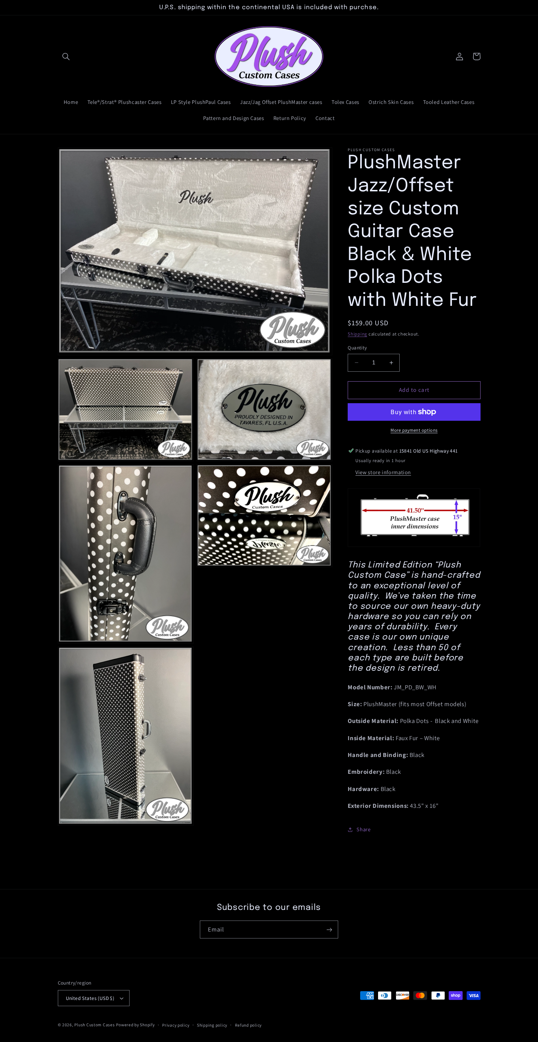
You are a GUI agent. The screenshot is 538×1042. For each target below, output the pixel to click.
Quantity (357, 347)
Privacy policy (175, 1025)
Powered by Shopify (135, 1024)
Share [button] (363, 829)
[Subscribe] (329, 929)
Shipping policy (212, 1025)
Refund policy (248, 1025)
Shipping (357, 334)
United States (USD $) (90, 998)
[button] (66, 56)
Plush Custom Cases (94, 1024)
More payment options (414, 430)
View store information (383, 472)
